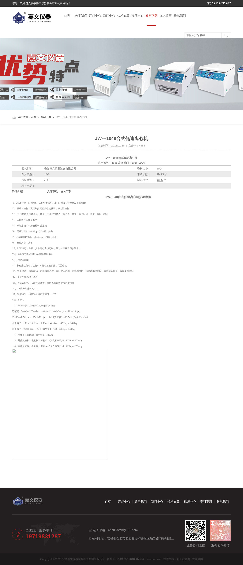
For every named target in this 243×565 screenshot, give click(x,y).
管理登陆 (197, 559)
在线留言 (165, 15)
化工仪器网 (183, 559)
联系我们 (180, 15)
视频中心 (137, 15)
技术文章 (123, 15)
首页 (67, 15)
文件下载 (52, 191)
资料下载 (151, 15)
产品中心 (95, 15)
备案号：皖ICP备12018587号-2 (125, 559)
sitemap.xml (154, 559)
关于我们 (81, 15)
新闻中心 (109, 15)
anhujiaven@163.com (123, 530)
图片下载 (66, 191)
